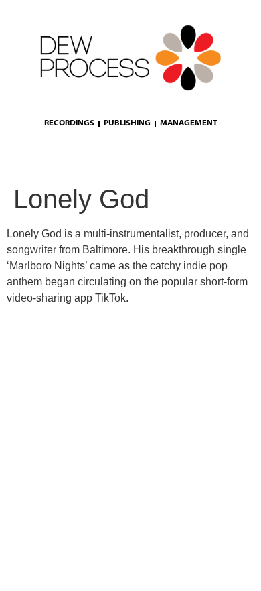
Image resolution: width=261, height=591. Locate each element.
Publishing (127, 123)
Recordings (69, 123)
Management (188, 123)
